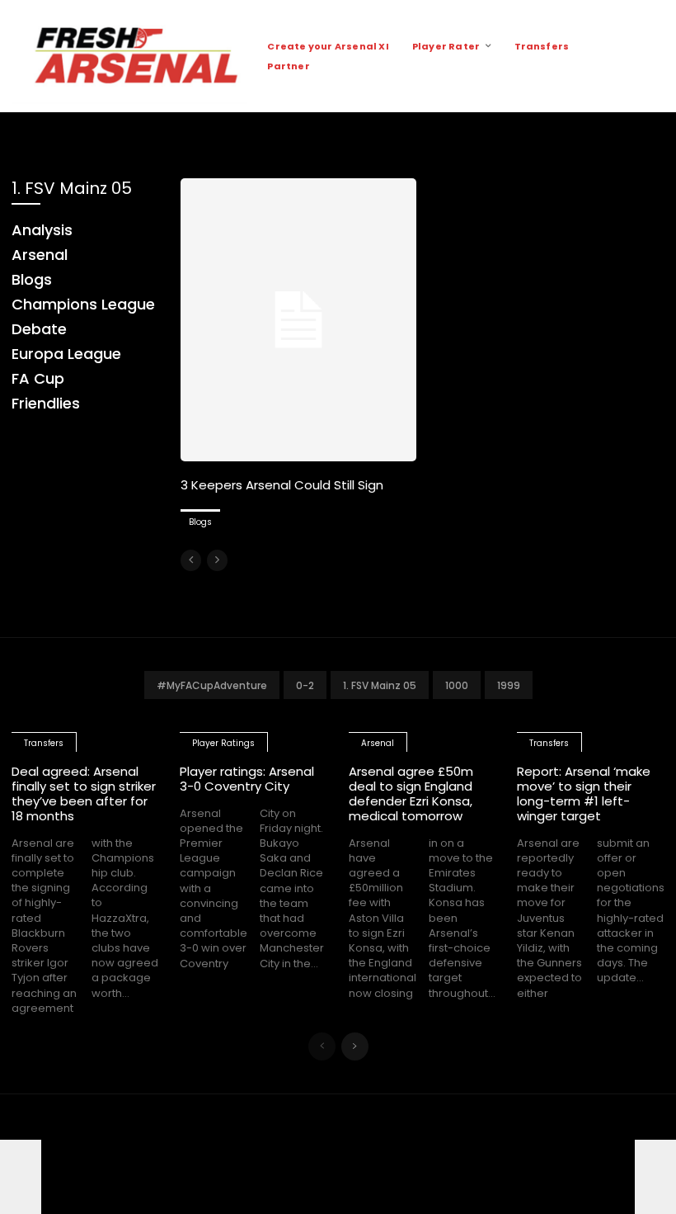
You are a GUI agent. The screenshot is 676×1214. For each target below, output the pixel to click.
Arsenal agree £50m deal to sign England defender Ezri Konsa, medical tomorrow (411, 793)
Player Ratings (223, 743)
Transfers (43, 743)
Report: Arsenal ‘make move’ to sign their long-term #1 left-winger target (583, 793)
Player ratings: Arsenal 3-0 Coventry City (247, 779)
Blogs (200, 522)
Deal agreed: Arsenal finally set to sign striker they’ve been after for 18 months (84, 793)
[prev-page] (191, 560)
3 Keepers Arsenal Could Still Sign (282, 485)
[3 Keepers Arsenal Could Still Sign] (298, 319)
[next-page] (355, 1046)
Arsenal (377, 743)
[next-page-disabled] (217, 560)
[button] (650, 56)
